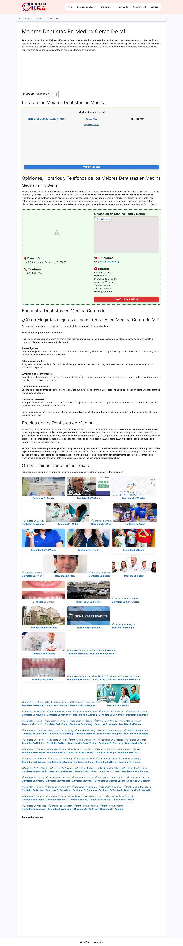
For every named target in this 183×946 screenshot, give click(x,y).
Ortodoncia (106, 7)
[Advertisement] (91, 72)
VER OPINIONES (91, 167)
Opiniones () (91, 124)
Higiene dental (122, 7)
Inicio (69, 7)
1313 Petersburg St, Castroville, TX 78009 (47, 119)
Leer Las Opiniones (108, 261)
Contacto (155, 7)
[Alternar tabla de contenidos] (53, 94)
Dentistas (22, 18)
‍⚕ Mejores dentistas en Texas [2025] (41, 18)
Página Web (91, 119)
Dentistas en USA (85, 7)
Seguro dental (139, 7)
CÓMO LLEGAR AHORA (126, 299)
